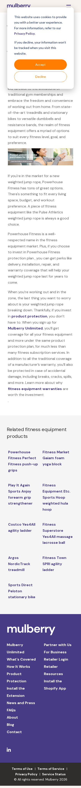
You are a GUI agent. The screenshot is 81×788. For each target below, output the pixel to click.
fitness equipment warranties (35, 388)
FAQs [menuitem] (11, 710)
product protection (29, 316)
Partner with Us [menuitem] (58, 644)
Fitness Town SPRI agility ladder (54, 563)
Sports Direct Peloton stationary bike (21, 591)
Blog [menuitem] (10, 724)
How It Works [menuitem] (18, 666)
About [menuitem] (12, 717)
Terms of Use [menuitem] (22, 769)
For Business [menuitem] (55, 652)
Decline (40, 76)
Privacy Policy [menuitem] (26, 774)
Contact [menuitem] (14, 731)
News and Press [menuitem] (21, 702)
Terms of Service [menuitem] (50, 769)
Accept (40, 64)
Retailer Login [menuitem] (56, 659)
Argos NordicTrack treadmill (19, 563)
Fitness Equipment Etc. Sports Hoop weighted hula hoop (56, 497)
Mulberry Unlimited (25, 328)
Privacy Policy (24, 33)
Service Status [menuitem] (54, 774)
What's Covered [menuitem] (21, 659)
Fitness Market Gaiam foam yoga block (56, 458)
